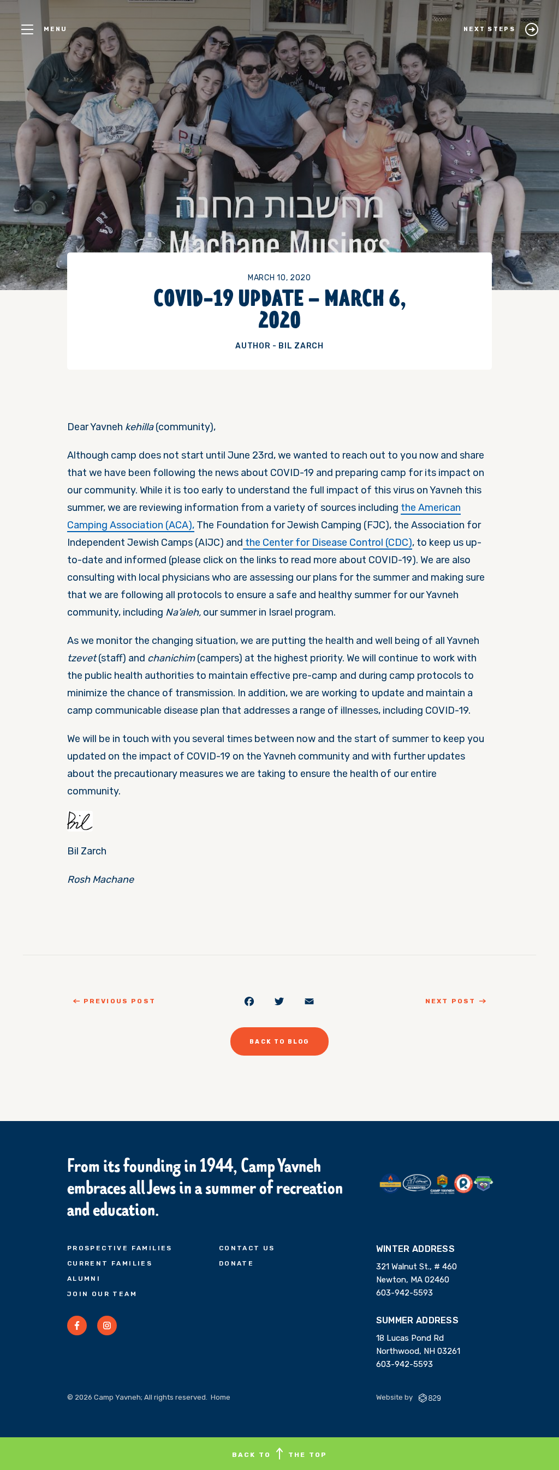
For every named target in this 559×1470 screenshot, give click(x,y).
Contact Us (247, 1248)
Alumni (83, 1278)
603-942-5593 (404, 1293)
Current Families (109, 1263)
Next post (450, 1001)
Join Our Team (102, 1294)
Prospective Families (120, 1248)
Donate (236, 1263)
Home (220, 1397)
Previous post (120, 1001)
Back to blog (279, 1041)
